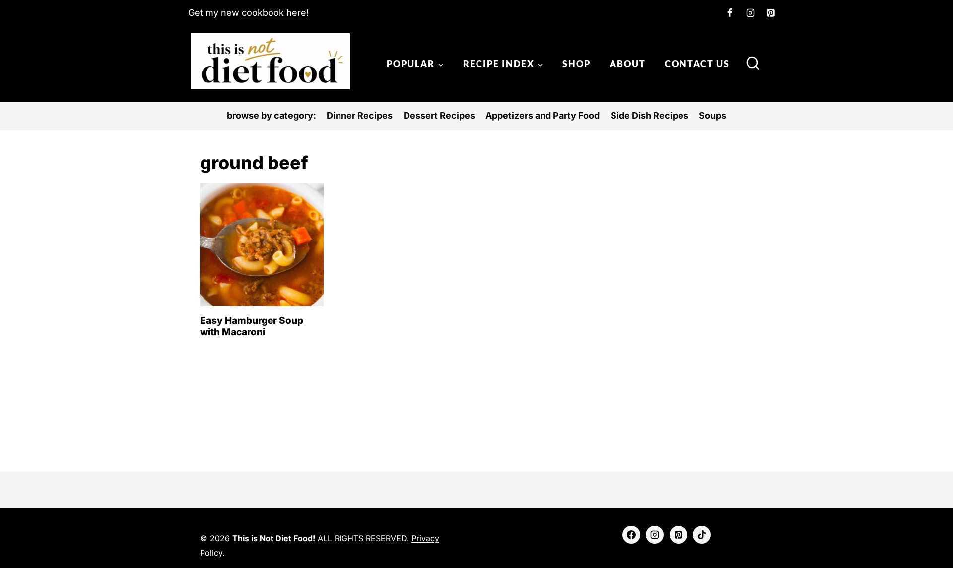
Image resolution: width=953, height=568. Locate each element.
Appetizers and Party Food (542, 115)
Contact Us (697, 63)
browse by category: (271, 115)
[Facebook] (730, 13)
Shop (576, 63)
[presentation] (262, 244)
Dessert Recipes (439, 115)
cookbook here (274, 12)
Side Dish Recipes (649, 115)
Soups (712, 115)
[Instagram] (750, 13)
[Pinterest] (771, 13)
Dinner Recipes (360, 115)
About (628, 63)
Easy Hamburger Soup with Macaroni (251, 326)
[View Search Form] (753, 64)
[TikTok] (702, 535)
